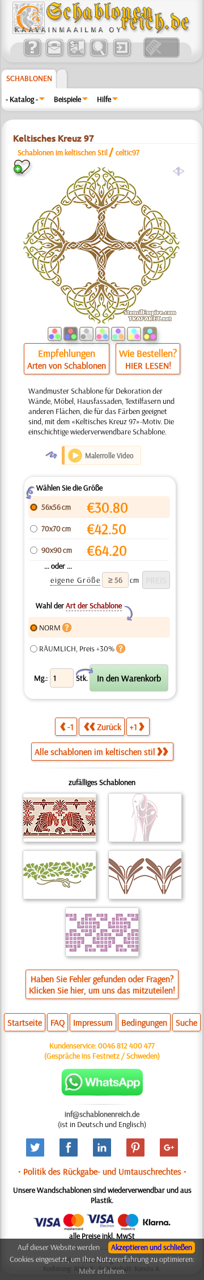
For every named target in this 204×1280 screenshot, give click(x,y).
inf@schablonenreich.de (102, 1114)
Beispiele (67, 99)
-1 (70, 726)
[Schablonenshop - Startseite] (100, 31)
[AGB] (76, 55)
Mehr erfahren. (102, 1271)
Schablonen (29, 78)
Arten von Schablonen (66, 365)
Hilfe (104, 99)
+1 (133, 726)
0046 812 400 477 (126, 1045)
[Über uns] (32, 55)
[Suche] (98, 55)
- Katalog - (22, 99)
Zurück (109, 726)
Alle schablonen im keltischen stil (95, 751)
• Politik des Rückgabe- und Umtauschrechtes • (102, 1171)
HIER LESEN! (148, 365)
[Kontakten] (54, 55)
